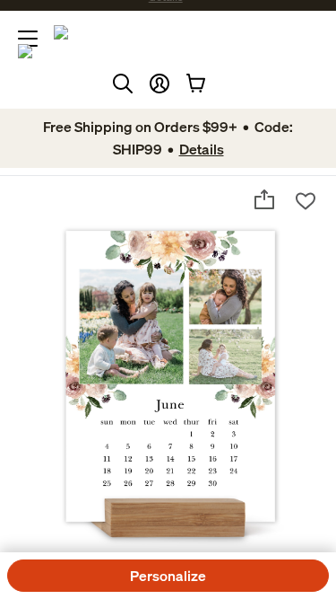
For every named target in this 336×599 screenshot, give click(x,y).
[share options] (264, 199)
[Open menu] (28, 39)
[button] (159, 83)
